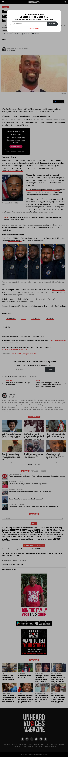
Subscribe (52, 24)
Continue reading (34, 28)
